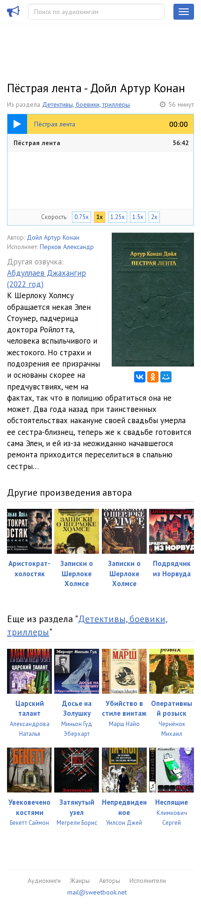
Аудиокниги (44, 880)
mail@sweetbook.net (97, 892)
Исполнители (147, 880)
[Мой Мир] (166, 376)
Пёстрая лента (101, 143)
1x (99, 217)
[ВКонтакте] (139, 376)
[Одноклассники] (152, 376)
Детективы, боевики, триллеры (86, 104)
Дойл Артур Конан (53, 237)
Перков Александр (67, 246)
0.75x (81, 217)
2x (154, 217)
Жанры (80, 880)
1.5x (138, 217)
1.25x (117, 217)
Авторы (109, 880)
